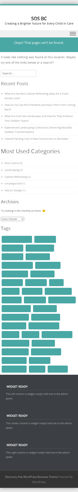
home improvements (58, 291)
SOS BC (39, 18)
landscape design (45, 308)
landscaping (30, 334)
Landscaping (12, 170)
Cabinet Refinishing (16, 176)
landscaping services (15, 343)
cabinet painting (12, 247)
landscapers (10, 334)
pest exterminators (14, 360)
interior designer (35, 299)
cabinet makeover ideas (17, 239)
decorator (56, 282)
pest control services (15, 351)
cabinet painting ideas (39, 247)
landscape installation (45, 317)
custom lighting (36, 282)
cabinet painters (45, 239)
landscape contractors (16, 308)
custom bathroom (42, 273)
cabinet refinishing (37, 256)
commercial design (48, 265)
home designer (32, 291)
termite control (58, 368)
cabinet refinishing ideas (17, 265)
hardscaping (11, 291)
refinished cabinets (14, 368)
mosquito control (43, 343)
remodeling (37, 368)
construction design (15, 273)
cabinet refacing (12, 256)
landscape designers (15, 317)
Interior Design (13, 190)
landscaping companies (57, 334)
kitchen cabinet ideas (62, 299)
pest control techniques (46, 351)
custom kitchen (12, 282)
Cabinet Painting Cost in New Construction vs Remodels (36, 138)
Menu (39, 33)
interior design (12, 299)
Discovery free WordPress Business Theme (31, 477)
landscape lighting (14, 325)
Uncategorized (13, 183)
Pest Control (12, 163)
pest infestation (39, 360)
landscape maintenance (43, 325)
